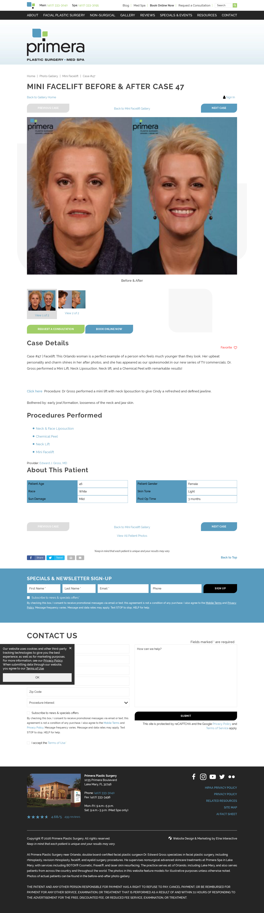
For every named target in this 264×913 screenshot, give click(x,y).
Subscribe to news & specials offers (55, 713)
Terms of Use (35, 668)
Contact (229, 15)
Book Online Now (109, 329)
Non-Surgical (102, 15)
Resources (207, 15)
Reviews (147, 15)
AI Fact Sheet (226, 814)
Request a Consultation (194, 5)
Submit (186, 715)
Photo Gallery (49, 76)
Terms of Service (217, 728)
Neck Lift (43, 444)
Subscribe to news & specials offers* (56, 597)
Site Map (230, 807)
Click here (34, 391)
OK (37, 677)
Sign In (230, 97)
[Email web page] (80, 557)
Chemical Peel (47, 436)
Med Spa (139, 5)
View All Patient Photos (132, 535)
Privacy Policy (35, 727)
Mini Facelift (70, 76)
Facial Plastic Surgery (64, 15)
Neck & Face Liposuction (55, 428)
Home (31, 76)
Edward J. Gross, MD (53, 463)
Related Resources (221, 801)
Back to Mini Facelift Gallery (132, 108)
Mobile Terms (214, 602)
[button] (219, 108)
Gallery (127, 15)
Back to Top (229, 557)
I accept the (39, 743)
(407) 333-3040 (104, 793)
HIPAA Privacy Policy (221, 787)
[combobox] (224, 5)
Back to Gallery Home (41, 97)
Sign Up (220, 588)
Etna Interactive (226, 838)
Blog (126, 5)
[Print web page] (71, 557)
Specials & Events (176, 15)
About (32, 15)
